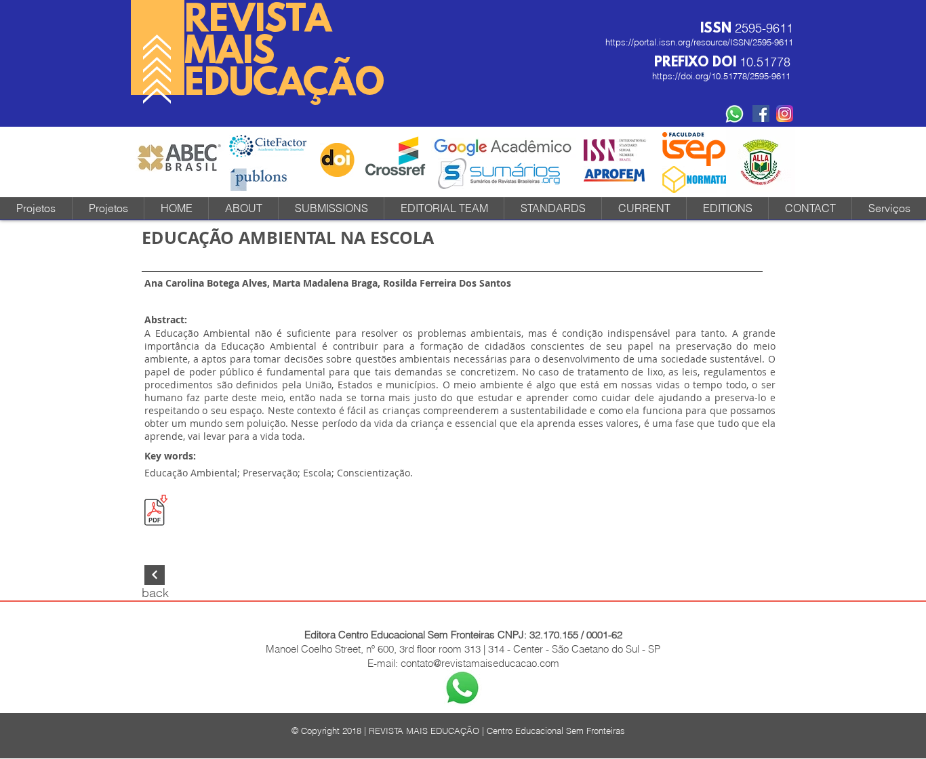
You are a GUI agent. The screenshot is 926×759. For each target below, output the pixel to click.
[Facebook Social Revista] (760, 113)
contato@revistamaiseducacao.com (480, 663)
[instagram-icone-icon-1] (784, 113)
